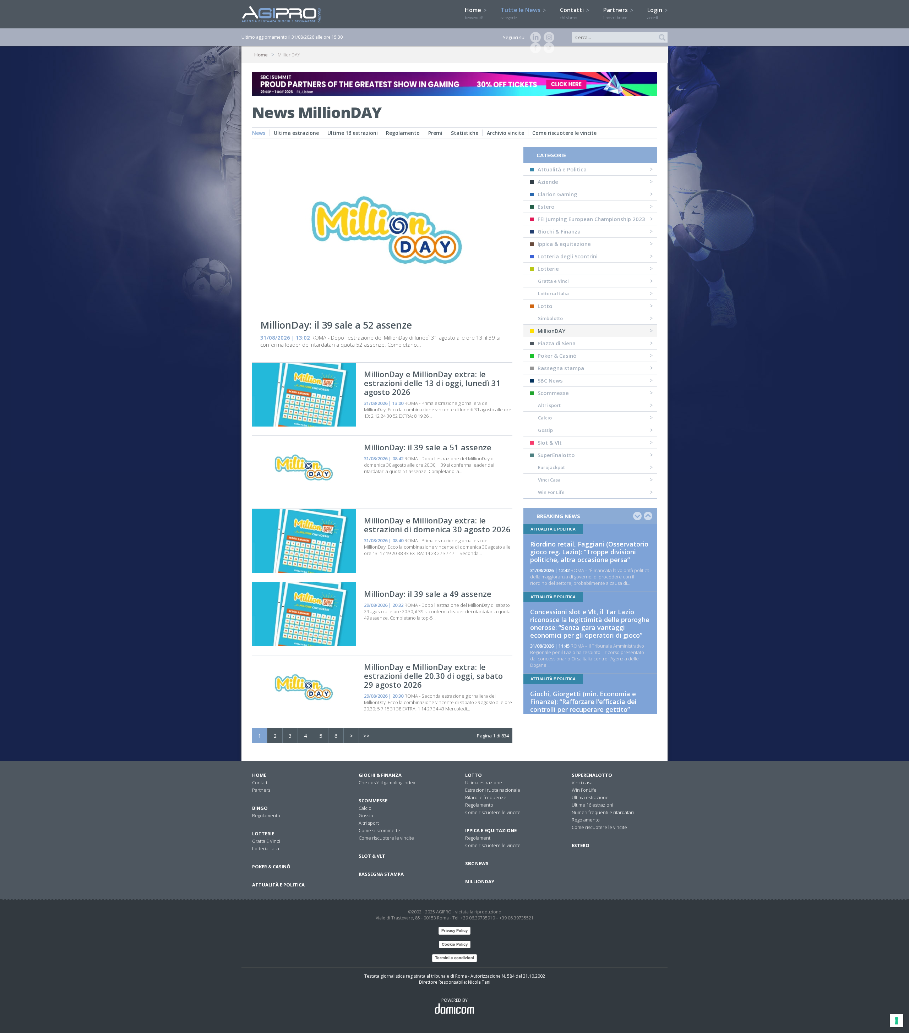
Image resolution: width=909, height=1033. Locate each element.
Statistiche (464, 133)
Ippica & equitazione (564, 243)
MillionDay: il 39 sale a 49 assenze (427, 593)
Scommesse (553, 392)
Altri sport (549, 405)
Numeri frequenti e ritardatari (603, 812)
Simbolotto (550, 318)
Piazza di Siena (557, 343)
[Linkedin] (534, 37)
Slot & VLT (372, 856)
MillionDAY (551, 330)
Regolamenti (478, 838)
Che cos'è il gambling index (387, 782)
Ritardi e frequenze (485, 797)
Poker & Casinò (557, 355)
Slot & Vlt (550, 442)
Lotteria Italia (553, 293)
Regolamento (403, 133)
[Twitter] (547, 48)
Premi (435, 133)
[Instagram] (547, 37)
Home (474, 13)
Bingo (260, 808)
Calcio (545, 417)
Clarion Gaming (557, 194)
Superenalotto (592, 775)
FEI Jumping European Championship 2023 (591, 218)
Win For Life (551, 492)
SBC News (550, 380)
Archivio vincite (505, 133)
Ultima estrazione (296, 133)
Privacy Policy (454, 930)
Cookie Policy (455, 944)
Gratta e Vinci (553, 281)
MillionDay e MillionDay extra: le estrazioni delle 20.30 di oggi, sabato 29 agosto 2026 (433, 675)
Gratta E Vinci (266, 841)
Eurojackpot (551, 467)
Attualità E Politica (278, 884)
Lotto (545, 305)
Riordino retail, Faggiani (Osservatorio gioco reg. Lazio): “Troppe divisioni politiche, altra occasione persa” (589, 552)
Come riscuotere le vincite (564, 133)
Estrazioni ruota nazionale (492, 790)
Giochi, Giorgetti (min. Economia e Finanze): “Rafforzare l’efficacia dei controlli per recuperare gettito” (583, 701)
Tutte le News (521, 13)
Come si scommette (379, 830)
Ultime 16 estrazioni (352, 133)
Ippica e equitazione (491, 830)
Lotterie (548, 268)
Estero (546, 206)
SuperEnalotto (556, 454)
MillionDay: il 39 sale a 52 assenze (336, 324)
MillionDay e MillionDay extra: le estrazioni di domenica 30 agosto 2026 (437, 524)
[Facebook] (534, 48)
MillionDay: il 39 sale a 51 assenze (427, 447)
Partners (616, 13)
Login (655, 13)
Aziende (548, 181)
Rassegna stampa (561, 368)
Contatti (572, 13)
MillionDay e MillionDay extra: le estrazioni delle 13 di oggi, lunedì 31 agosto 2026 (432, 383)
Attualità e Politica (562, 169)
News (258, 133)
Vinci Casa (549, 480)
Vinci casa (582, 782)
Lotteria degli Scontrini (568, 256)
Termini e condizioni (454, 957)
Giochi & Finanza (559, 231)
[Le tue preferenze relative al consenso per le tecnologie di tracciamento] (896, 1020)
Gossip (545, 430)
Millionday (479, 881)
